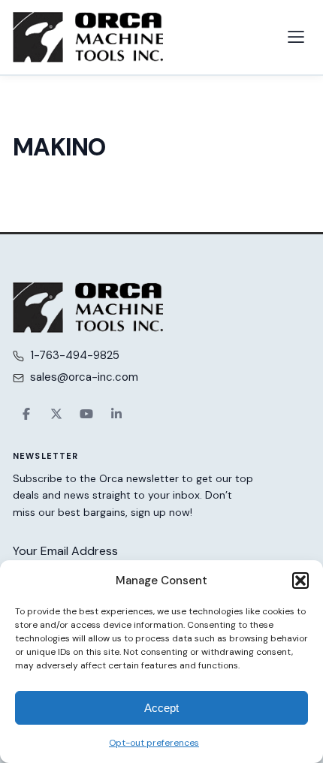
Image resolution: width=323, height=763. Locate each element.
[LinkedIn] (116, 413)
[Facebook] (26, 413)
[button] (300, 580)
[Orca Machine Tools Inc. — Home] (88, 37)
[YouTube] (86, 413)
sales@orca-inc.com (84, 377)
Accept (161, 707)
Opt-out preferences (154, 743)
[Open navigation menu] (296, 37)
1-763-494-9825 (74, 355)
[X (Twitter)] (56, 413)
